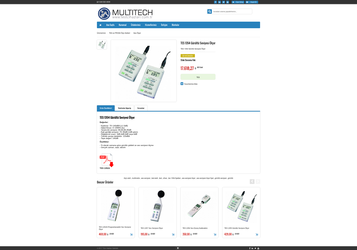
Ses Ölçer (137, 33)
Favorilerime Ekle (190, 84)
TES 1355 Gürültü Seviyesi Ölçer (236, 228)
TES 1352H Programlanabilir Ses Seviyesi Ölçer (115, 228)
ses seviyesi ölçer (188, 178)
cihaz (165, 178)
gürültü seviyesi (221, 178)
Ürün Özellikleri (106, 108)
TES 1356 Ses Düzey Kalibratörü (195, 228)
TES (198, 77)
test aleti (155, 178)
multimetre (136, 178)
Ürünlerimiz (101, 33)
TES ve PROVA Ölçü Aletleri (119, 33)
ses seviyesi (145, 178)
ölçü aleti (127, 178)
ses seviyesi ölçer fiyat (205, 178)
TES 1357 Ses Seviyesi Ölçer (152, 228)
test (160, 178)
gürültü (230, 178)
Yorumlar (140, 108)
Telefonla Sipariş (124, 108)
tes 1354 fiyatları (174, 178)
